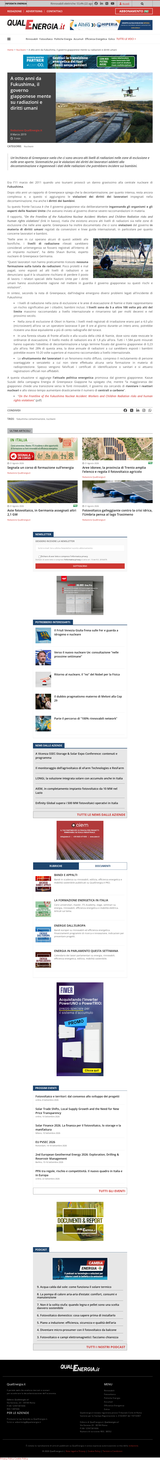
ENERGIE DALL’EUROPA (69, 925)
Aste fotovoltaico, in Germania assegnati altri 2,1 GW (41, 512)
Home (10, 50)
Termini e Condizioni (112, 1451)
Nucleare (21, 50)
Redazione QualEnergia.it (26, 130)
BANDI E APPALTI (66, 874)
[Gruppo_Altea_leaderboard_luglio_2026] (111, 24)
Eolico (111, 38)
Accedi (125, 3)
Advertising (34, 11)
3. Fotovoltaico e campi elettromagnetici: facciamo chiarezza (77, 1337)
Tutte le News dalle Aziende (101, 815)
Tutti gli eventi (112, 1191)
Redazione (14, 11)
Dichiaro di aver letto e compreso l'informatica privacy (64, 556)
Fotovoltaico (46, 38)
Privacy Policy (7, 1458)
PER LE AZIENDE (18, 1413)
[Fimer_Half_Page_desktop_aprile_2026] (80, 1029)
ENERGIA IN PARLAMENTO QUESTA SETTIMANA (86, 950)
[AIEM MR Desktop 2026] (80, 840)
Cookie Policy (94, 1451)
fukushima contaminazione (31, 418)
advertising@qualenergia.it (28, 1422)
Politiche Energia (63, 38)
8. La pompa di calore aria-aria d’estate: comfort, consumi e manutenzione (77, 1295)
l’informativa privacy (72, 559)
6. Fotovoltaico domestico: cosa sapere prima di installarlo (76, 1315)
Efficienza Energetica (96, 38)
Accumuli (78, 38)
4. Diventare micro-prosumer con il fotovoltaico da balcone (76, 1330)
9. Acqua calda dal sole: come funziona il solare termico (74, 1287)
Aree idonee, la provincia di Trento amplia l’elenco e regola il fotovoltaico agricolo (114, 470)
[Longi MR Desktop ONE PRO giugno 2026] (80, 595)
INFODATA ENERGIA (16, 3)
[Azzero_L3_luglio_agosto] (80, 61)
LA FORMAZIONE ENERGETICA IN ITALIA (81, 900)
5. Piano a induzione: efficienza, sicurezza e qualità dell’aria (76, 1323)
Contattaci (54, 11)
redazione (133, 1445)
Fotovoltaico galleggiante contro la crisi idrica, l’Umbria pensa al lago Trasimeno (117, 512)
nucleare (50, 418)
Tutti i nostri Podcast (105, 1347)
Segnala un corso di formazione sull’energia (40, 468)
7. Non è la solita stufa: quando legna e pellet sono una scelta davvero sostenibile (78, 1306)
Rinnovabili (32, 38)
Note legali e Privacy (75, 1451)
